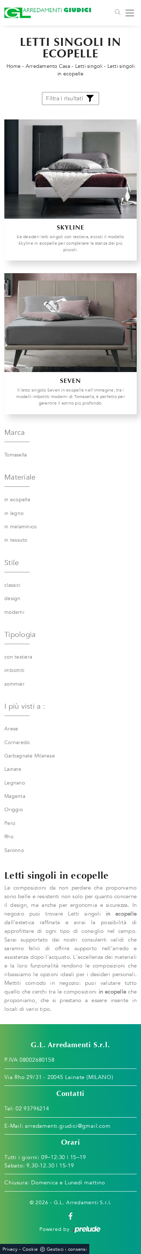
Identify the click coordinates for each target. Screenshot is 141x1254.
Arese (11, 728)
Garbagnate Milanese (29, 755)
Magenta (14, 796)
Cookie (30, 1249)
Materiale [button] (19, 477)
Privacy (10, 1249)
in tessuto (15, 540)
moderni (14, 612)
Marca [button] (14, 432)
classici (12, 585)
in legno (14, 513)
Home (14, 66)
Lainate (12, 769)
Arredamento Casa (48, 66)
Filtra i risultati (64, 98)
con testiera (18, 657)
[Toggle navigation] (117, 13)
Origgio (13, 809)
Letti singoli (88, 66)
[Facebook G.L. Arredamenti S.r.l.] (70, 1216)
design (12, 598)
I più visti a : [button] (24, 706)
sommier (14, 684)
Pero (9, 823)
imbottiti (14, 670)
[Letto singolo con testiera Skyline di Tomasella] (70, 168)
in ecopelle (17, 499)
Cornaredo (17, 742)
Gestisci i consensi (67, 1249)
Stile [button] (11, 563)
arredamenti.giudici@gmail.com (67, 1126)
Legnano (14, 782)
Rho (8, 836)
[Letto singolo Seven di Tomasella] (70, 322)
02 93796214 (32, 1108)
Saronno (14, 850)
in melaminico (20, 526)
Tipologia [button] (19, 634)
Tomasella (15, 454)
